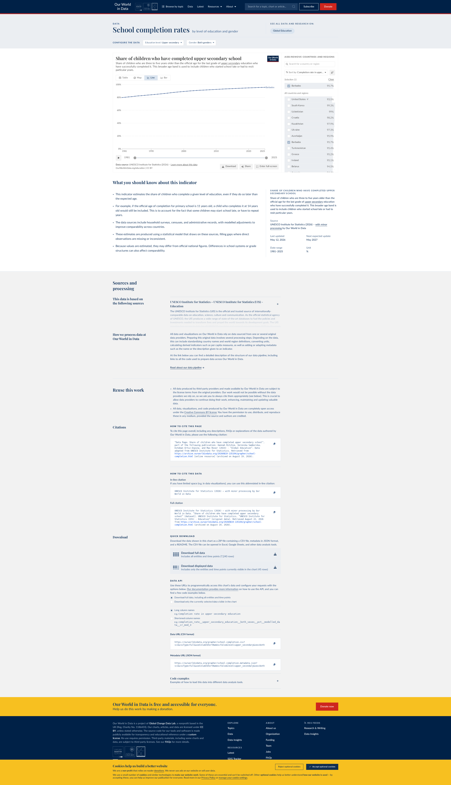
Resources (213, 6)
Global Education (282, 31)
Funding (270, 740)
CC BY (149, 168)
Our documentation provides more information (212, 589)
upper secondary (314, 202)
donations (159, 771)
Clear (331, 79)
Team (268, 746)
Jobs (268, 752)
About (229, 6)
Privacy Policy (208, 778)
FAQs (168, 742)
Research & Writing (314, 728)
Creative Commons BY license (200, 412)
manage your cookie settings (233, 778)
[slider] (135, 157)
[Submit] (293, 7)
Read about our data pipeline (186, 367)
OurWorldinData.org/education (130, 168)
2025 (274, 157)
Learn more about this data (184, 165)
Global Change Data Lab (162, 723)
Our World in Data (123, 7)
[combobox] (271, 6)
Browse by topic (174, 6)
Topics (231, 728)
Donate (328, 6)
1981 (127, 157)
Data (190, 6)
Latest (200, 6)
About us (271, 728)
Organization (273, 734)
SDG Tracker (234, 759)
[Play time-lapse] (118, 158)
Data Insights (235, 740)
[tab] (123, 77)
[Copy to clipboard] (270, 444)
